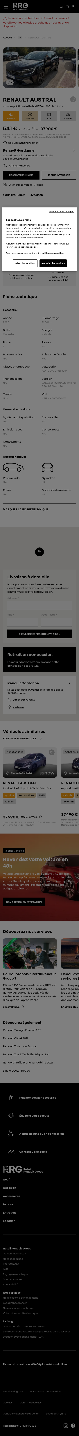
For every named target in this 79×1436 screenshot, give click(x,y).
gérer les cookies (25, 263)
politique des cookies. (53, 253)
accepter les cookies (53, 263)
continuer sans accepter (61, 211)
